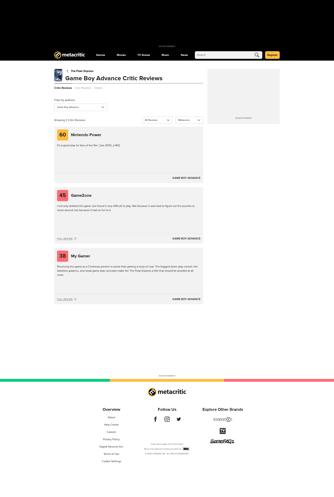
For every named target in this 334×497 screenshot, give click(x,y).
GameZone (75, 195)
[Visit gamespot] (222, 421)
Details (98, 88)
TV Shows (143, 55)
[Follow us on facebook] (155, 421)
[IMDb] (186, 449)
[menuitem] (100, 55)
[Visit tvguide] (222, 433)
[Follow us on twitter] (179, 421)
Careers (111, 432)
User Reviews (83, 88)
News (184, 55)
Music (165, 55)
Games (100, 55)
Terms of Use (111, 454)
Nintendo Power (80, 134)
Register (272, 55)
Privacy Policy (111, 439)
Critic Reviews (63, 88)
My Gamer (74, 256)
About (111, 417)
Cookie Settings (111, 461)
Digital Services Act (111, 446)
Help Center (111, 424)
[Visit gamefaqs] (222, 443)
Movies (121, 55)
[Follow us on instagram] (167, 421)
